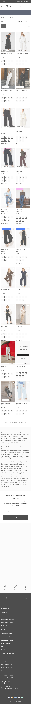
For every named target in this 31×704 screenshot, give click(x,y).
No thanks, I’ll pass (23, 358)
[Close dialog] (29, 341)
